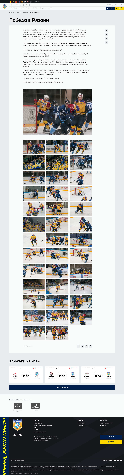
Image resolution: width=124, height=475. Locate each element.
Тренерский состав (40, 432)
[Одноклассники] (106, 38)
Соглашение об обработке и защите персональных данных (24, 473)
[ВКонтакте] (106, 30)
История (35, 8)
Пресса (36, 429)
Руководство (38, 423)
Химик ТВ (103, 425)
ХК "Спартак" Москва (114, 5)
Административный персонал (43, 425)
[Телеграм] (106, 34)
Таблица (80, 425)
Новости (14, 8)
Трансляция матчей (106, 423)
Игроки (36, 427)
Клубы (36, 1)
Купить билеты (38, 368)
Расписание (81, 423)
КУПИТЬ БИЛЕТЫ (62, 387)
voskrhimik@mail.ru (42, 440)
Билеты (111, 8)
